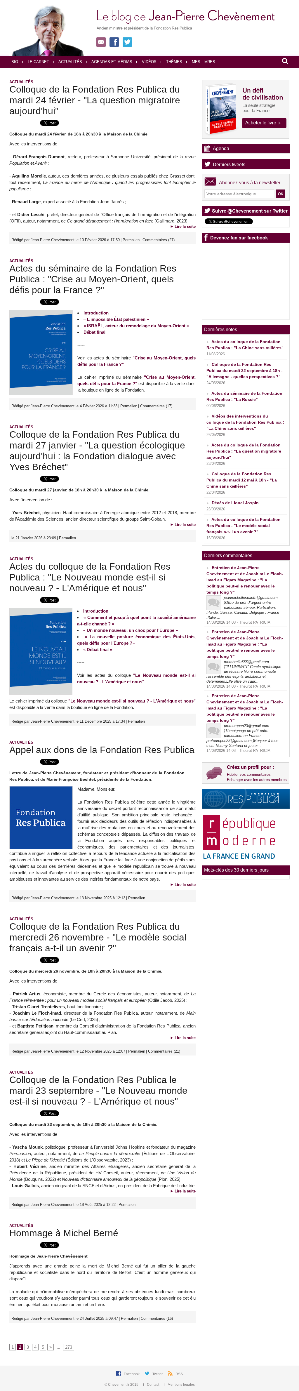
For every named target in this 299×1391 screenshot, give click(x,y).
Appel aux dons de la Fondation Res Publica (101, 750)
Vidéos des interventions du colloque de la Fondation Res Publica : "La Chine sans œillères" (245, 422)
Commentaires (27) (158, 240)
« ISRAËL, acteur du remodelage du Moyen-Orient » (136, 325)
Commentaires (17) (156, 406)
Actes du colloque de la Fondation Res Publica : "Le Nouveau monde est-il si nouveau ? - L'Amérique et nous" (90, 577)
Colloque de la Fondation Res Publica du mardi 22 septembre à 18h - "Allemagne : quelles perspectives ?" (244, 370)
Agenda (221, 148)
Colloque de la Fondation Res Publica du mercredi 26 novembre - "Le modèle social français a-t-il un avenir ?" (97, 937)
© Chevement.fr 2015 (122, 1385)
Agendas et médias (111, 62)
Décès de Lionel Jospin (235, 502)
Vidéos (149, 62)
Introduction (96, 312)
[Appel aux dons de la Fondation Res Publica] (41, 788)
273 (68, 1347)
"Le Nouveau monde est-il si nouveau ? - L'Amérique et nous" (132, 700)
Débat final (94, 332)
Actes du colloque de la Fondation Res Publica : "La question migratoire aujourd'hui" (243, 451)
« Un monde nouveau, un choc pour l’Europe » (130, 630)
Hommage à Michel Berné (63, 1233)
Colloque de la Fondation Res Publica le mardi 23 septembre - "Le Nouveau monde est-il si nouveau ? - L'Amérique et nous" (98, 1090)
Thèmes (173, 62)
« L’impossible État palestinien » (116, 319)
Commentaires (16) (157, 1318)
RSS (179, 1374)
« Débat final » (97, 649)
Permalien (131, 240)
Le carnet (38, 62)
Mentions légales (181, 1385)
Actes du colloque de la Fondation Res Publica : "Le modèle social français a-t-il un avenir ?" (243, 525)
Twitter (158, 1374)
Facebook (132, 1374)
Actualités (70, 62)
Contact (153, 1385)
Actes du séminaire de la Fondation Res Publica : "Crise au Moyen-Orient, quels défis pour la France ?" (92, 279)
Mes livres (203, 62)
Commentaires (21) (164, 1051)
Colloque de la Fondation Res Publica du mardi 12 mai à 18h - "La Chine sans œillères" (241, 480)
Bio (14, 62)
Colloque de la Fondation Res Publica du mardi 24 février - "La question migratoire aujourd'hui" (94, 100)
